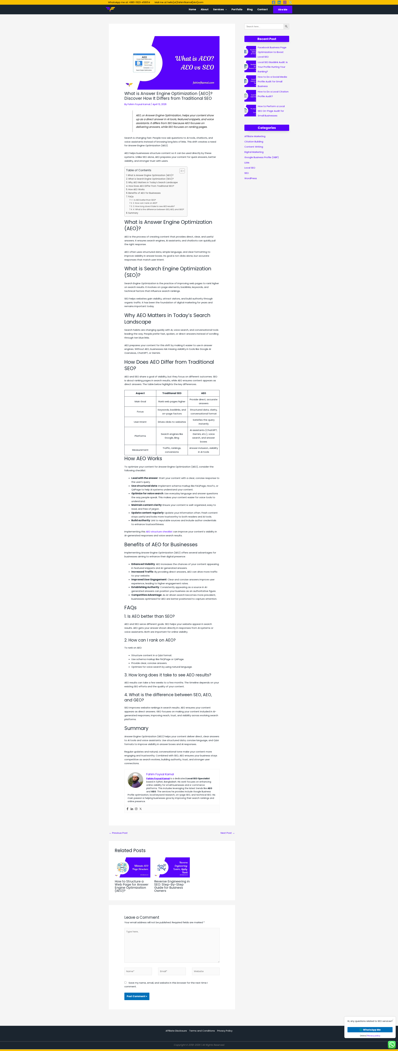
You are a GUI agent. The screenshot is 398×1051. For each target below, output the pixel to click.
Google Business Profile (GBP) (261, 157)
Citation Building (253, 141)
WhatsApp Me (372, 1029)
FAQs (131, 196)
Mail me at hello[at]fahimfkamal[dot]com (179, 2)
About (204, 9)
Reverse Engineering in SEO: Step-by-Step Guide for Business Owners (172, 886)
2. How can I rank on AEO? (145, 203)
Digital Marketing (254, 152)
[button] (225, 9)
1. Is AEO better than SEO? (144, 200)
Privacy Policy (224, 1030)
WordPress (250, 178)
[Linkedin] (279, 2)
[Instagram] (285, 2)
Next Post (228, 833)
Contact (262, 9)
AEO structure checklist (159, 531)
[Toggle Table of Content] (180, 171)
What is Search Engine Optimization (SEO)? (151, 178)
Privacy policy (373, 1035)
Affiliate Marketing (254, 136)
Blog (250, 9)
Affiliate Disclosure (176, 1030)
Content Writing (253, 146)
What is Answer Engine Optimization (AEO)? (151, 175)
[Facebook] (273, 2)
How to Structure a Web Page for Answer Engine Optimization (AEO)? (131, 886)
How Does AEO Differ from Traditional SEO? (151, 186)
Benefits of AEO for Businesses (144, 193)
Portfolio (236, 9)
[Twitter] (290, 2)
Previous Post (118, 833)
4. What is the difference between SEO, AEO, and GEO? (158, 209)
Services (218, 9)
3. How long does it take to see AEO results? (154, 206)
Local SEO (249, 167)
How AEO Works (136, 189)
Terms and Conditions (202, 1030)
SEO (246, 173)
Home (192, 9)
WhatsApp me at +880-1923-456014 (129, 2)
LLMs (246, 162)
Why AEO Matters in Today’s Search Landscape (153, 182)
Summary (133, 213)
